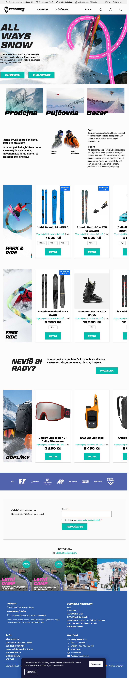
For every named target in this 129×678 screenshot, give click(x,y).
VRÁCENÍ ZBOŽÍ (75, 626)
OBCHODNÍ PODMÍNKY (15, 646)
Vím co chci (12, 74)
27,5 (122, 243)
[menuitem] (42, 9)
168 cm (53, 243)
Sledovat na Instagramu (66, 553)
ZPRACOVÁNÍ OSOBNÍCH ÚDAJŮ (19, 649)
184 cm (53, 327)
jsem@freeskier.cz (79, 639)
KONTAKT (10, 659)
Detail (53, 252)
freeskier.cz (76, 653)
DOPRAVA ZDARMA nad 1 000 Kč (19, 643)
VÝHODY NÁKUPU (13, 639)
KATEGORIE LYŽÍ (75, 614)
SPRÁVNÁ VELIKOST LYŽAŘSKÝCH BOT (86, 620)
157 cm (91, 243)
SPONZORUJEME (13, 656)
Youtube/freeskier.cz (80, 656)
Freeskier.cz (76, 649)
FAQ (69, 607)
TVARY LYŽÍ (72, 610)
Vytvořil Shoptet (115, 666)
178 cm (64, 243)
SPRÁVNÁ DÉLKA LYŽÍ (77, 617)
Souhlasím (96, 664)
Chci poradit (41, 74)
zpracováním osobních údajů (88, 520)
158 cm (42, 243)
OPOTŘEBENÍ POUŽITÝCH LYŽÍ (82, 623)
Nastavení (31, 672)
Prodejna (106, 370)
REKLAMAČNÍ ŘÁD (13, 653)
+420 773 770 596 (78, 643)
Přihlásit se (75, 526)
